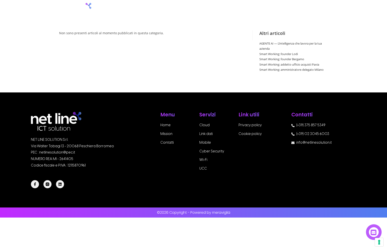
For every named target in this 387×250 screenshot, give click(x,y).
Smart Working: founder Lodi (278, 54)
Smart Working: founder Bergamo (281, 59)
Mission (234, 9)
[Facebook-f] (35, 184)
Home (213, 9)
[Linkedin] (60, 184)
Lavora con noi (287, 9)
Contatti (318, 9)
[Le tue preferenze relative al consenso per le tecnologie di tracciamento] (379, 242)
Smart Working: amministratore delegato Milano (291, 70)
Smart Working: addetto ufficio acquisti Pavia (289, 64)
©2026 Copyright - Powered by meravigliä (193, 212)
